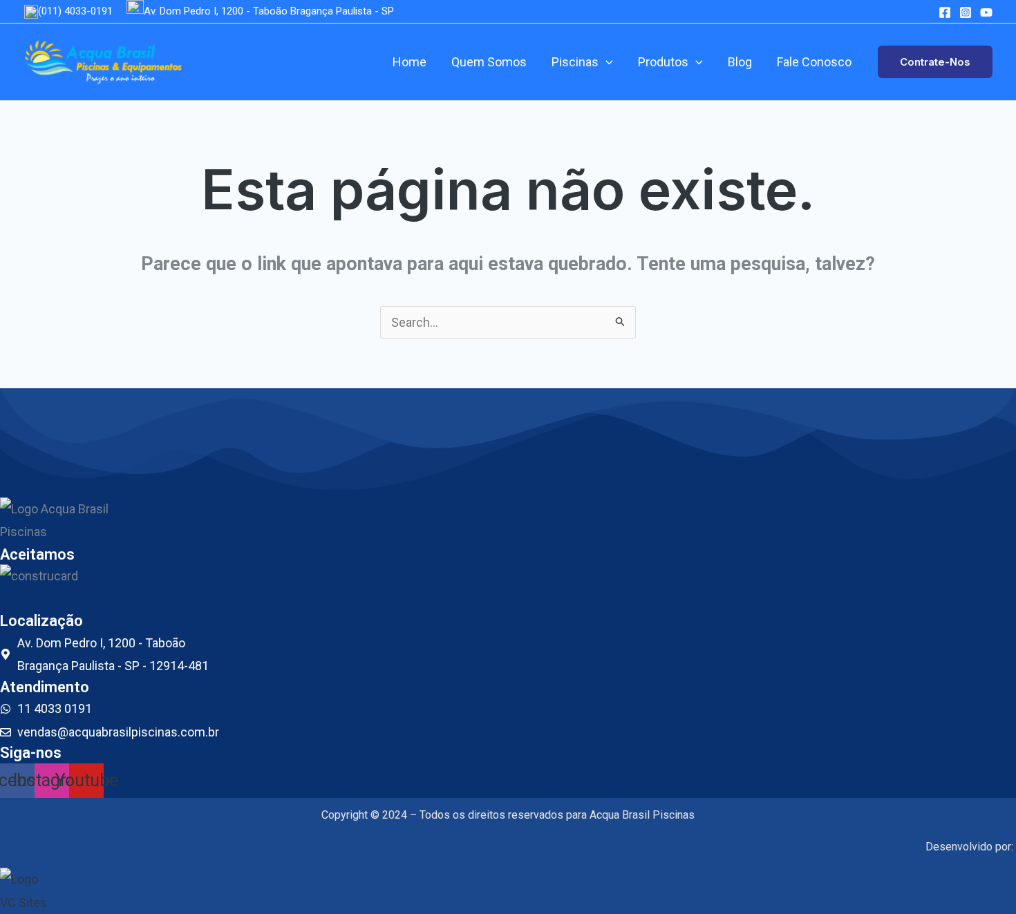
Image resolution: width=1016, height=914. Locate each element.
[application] (606, 62)
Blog (740, 62)
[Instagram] (965, 12)
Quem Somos (489, 62)
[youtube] (986, 12)
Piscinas (575, 62)
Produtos (663, 62)
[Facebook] (945, 12)
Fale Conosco (814, 62)
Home (409, 62)
